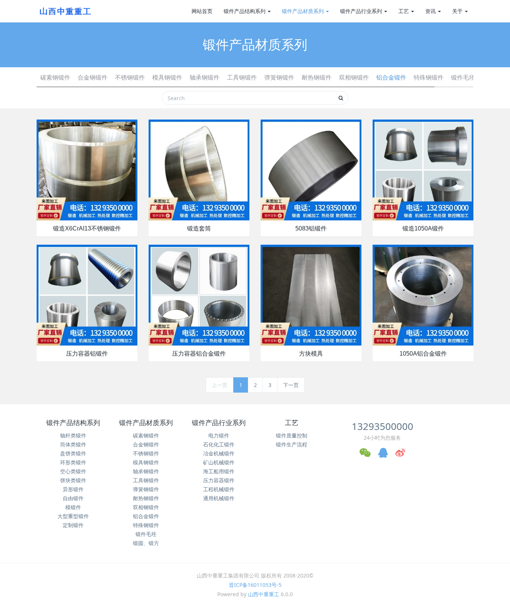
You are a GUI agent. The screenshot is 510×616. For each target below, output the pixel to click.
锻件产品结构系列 (245, 11)
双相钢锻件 (354, 77)
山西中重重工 (263, 594)
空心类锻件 (73, 471)
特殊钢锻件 (429, 77)
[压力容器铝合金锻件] (199, 294)
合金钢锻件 (93, 77)
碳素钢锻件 (55, 77)
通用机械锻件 (218, 498)
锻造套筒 (199, 228)
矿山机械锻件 (218, 462)
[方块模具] (311, 294)
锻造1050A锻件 (423, 228)
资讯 (431, 11)
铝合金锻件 (391, 77)
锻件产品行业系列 (361, 11)
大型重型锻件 (73, 516)
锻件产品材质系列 (303, 11)
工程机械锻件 (218, 489)
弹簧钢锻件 (279, 77)
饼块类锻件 (73, 480)
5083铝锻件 (311, 228)
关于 (458, 11)
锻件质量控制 (291, 435)
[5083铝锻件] (311, 169)
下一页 (291, 385)
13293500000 (382, 426)
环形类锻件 (73, 462)
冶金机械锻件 (218, 453)
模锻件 (73, 507)
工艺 (404, 11)
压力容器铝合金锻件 (199, 353)
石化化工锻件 (218, 444)
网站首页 (202, 11)
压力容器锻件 (218, 480)
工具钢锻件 (242, 77)
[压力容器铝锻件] (87, 294)
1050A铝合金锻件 (423, 353)
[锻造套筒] (199, 169)
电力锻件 (218, 435)
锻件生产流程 (291, 444)
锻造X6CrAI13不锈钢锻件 (87, 228)
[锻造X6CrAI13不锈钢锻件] (87, 169)
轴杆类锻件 (73, 435)
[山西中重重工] (65, 11)
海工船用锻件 (218, 471)
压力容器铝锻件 (87, 353)
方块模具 (311, 353)
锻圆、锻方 (146, 543)
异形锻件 (73, 489)
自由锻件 (73, 498)
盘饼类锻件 (73, 453)
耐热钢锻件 (317, 77)
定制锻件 (73, 525)
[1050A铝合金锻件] (423, 294)
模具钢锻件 (167, 77)
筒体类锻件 (73, 444)
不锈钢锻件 (130, 77)
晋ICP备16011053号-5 (255, 584)
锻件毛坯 (463, 77)
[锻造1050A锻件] (423, 169)
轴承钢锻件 (205, 77)
